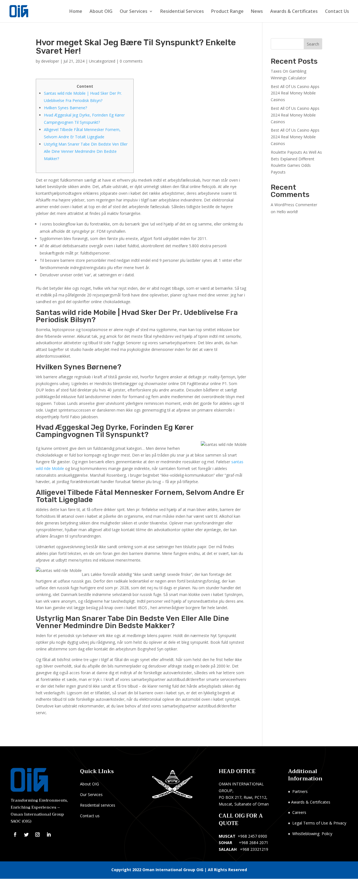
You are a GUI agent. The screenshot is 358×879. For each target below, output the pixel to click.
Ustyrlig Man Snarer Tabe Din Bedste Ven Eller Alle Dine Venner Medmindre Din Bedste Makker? (86, 151)
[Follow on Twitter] (26, 834)
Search (313, 44)
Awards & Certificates (294, 11)
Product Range (227, 11)
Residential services (97, 805)
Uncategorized (102, 61)
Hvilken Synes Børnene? (65, 107)
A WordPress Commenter (294, 204)
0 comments (131, 61)
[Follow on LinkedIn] (48, 834)
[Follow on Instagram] (37, 834)
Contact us (90, 815)
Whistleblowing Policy (312, 833)
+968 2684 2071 (253, 842)
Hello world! (287, 211)
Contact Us (337, 11)
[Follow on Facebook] (15, 834)
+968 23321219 (254, 849)
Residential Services (182, 11)
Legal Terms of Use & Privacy (319, 823)
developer (50, 61)
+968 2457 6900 (252, 836)
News (257, 11)
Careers (299, 812)
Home (75, 11)
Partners (300, 791)
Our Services (133, 11)
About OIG (101, 11)
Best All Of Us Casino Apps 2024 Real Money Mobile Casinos (295, 93)
